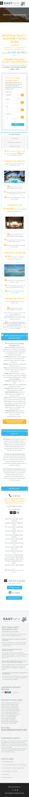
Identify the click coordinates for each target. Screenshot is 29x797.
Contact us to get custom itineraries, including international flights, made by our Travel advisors (14, 421)
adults (7, 99)
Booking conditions (7, 777)
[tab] (14, 134)
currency (8, 114)
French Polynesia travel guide (9, 771)
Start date (8, 92)
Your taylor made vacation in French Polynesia (14, 764)
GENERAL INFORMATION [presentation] (14, 142)
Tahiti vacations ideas (7, 761)
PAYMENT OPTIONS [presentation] (14, 146)
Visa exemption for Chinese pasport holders (13, 768)
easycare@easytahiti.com (14, 730)
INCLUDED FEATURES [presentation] (14, 134)
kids (6, 106)
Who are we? (5, 774)
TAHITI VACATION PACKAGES (14, 15)
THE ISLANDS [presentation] (14, 138)
